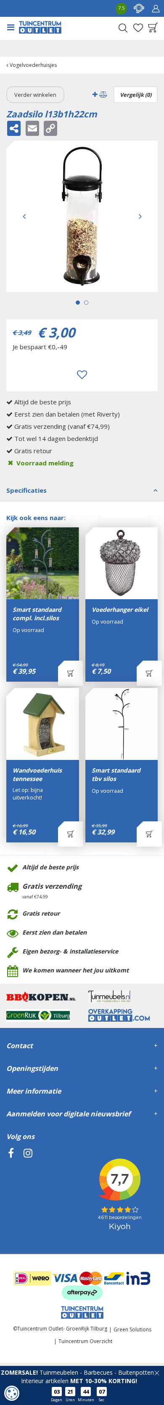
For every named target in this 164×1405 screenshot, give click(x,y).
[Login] (155, 8)
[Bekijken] (153, 28)
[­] (11, 1191)
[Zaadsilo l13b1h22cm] (82, 216)
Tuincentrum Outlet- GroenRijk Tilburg (62, 1328)
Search (123, 28)
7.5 (121, 8)
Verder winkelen (35, 94)
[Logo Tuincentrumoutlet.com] (40, 27)
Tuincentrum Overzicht (85, 1341)
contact (138, 8)
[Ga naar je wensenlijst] (138, 28)
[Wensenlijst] (138, 28)
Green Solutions (132, 1329)
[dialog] (11, 1393)
